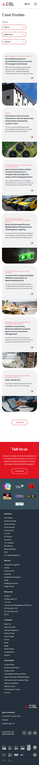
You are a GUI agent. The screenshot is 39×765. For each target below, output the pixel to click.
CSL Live (7, 602)
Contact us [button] (19, 471)
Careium (5, 720)
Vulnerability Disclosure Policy (15, 674)
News (6, 643)
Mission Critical (9, 524)
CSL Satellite (9, 543)
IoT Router (8, 536)
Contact (7, 692)
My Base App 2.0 (10, 599)
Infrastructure (9, 571)
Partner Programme (11, 630)
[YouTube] (35, 733)
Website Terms (9, 686)
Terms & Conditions (11, 683)
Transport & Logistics (12, 565)
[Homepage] (8, 4)
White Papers (9, 649)
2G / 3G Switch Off (11, 611)
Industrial (7, 574)
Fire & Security (9, 527)
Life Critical (8, 518)
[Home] (31, 707)
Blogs (6, 646)
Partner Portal (9, 633)
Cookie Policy (9, 664)
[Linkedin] (30, 733)
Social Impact (9, 652)
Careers (7, 655)
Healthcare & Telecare (12, 577)
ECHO (6, 614)
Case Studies (9, 636)
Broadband (8, 546)
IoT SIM (7, 533)
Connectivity (9, 530)
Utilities (7, 568)
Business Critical (10, 521)
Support (7, 596)
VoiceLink (7, 540)
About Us (7, 624)
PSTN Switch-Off (10, 608)
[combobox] (14, 27)
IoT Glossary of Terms (12, 689)
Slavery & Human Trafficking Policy (16, 677)
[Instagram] (24, 733)
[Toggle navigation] (35, 4)
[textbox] (6, 27)
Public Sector (9, 586)
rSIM (5, 552)
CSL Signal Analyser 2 (12, 555)
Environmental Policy (11, 668)
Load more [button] (19, 422)
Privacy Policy (9, 671)
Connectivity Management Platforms (18, 605)
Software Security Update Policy (16, 680)
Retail (6, 580)
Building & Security (11, 583)
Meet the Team (9, 627)
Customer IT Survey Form (11, 716)
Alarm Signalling (9, 549)
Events (6, 639)
